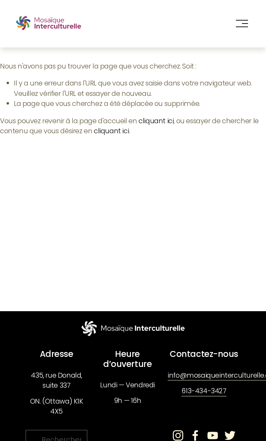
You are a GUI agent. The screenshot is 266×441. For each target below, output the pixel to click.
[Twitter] (230, 435)
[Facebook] (195, 435)
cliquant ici (156, 121)
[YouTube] (212, 435)
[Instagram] (178, 435)
